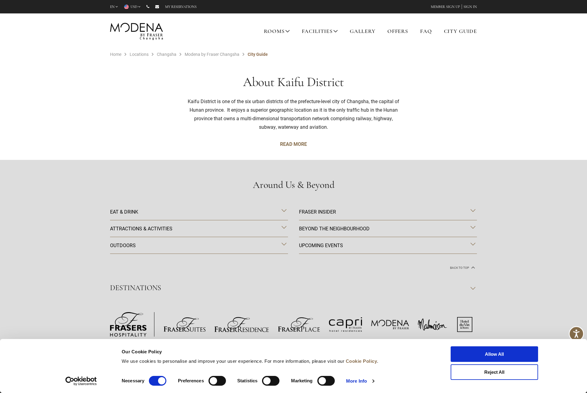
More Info (356, 381)
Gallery (362, 31)
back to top (460, 268)
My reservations (181, 7)
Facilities (317, 31)
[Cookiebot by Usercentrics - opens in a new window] (81, 381)
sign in (470, 7)
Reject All (494, 372)
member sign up (445, 7)
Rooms (274, 31)
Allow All (494, 354)
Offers (397, 31)
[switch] (217, 381)
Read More (293, 144)
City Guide (460, 31)
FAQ (426, 31)
